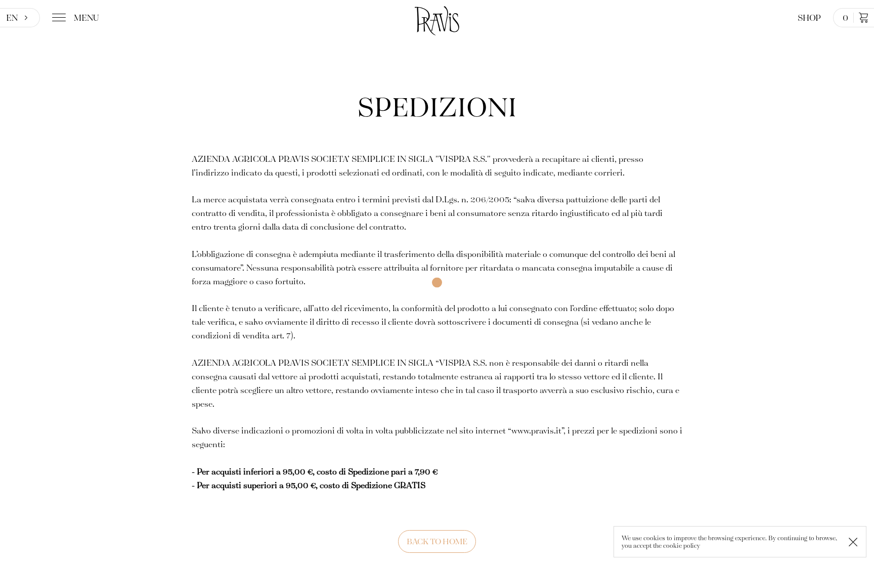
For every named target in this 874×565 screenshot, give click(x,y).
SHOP (809, 17)
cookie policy (681, 545)
